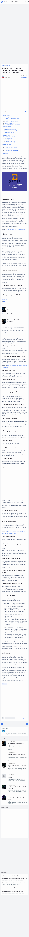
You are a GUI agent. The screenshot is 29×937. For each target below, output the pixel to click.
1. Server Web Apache (9, 127)
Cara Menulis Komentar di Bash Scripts (15, 313)
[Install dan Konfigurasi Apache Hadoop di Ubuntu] (4, 756)
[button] (24, 77)
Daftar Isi (4, 111)
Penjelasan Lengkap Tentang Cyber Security (11, 875)
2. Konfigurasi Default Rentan (11, 147)
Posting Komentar (10, 718)
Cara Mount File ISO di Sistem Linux (14, 301)
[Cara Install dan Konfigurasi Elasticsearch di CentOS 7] (4, 778)
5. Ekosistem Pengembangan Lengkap (12, 124)
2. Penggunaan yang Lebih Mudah (12, 120)
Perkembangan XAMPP (8, 117)
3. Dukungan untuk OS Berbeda (11, 121)
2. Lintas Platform (8, 138)
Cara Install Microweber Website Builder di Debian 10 (13, 891)
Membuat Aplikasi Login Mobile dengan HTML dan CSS (13, 882)
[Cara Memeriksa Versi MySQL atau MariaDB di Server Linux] (4, 788)
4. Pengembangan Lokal (10, 141)
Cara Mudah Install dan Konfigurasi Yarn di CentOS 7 (13, 887)
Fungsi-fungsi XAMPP (7, 126)
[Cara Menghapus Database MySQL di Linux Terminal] (4, 767)
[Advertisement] (14, 18)
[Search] (26, 2)
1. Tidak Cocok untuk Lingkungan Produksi (13, 146)
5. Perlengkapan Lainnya (10, 133)
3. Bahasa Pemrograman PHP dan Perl (12, 130)
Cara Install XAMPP (7, 152)
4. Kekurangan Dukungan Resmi (11, 150)
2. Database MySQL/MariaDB (10, 129)
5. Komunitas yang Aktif (9, 142)
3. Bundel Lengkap (8, 139)
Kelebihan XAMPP (7, 135)
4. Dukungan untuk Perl (9, 123)
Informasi (4, 683)
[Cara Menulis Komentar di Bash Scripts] (4, 313)
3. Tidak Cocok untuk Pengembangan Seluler (14, 149)
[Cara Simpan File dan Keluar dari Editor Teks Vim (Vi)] (4, 799)
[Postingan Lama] (2, 724)
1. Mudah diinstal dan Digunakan (11, 136)
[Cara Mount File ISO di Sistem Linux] (4, 301)
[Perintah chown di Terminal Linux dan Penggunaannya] (4, 323)
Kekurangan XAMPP (7, 144)
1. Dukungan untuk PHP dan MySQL (12, 118)
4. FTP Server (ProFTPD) (9, 132)
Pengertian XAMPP (7, 114)
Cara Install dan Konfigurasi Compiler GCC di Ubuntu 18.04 (14, 878)
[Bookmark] (3, 718)
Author (7, 730)
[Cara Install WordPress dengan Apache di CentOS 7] (4, 311)
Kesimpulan (5, 153)
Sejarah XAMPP (6, 115)
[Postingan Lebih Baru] (27, 724)
